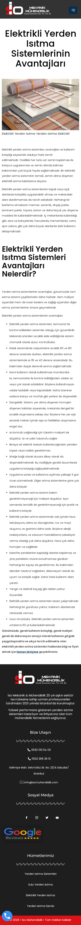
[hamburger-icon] (73, 10)
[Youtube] (56, 815)
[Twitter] (45, 815)
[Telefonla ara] (7, 916)
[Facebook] (25, 815)
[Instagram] (35, 815)
